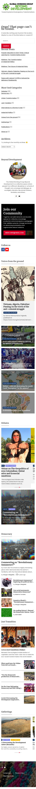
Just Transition (6, 103)
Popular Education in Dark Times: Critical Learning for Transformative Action (15, 54)
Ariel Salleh (18, 614)
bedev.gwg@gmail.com (14, 233)
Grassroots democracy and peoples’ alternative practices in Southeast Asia (17, 365)
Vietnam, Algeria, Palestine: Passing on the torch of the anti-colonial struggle (17, 72)
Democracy (5, 93)
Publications (5, 127)
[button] (15, 487)
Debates (4, 91)
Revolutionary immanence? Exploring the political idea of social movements (23, 581)
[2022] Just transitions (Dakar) (13, 650)
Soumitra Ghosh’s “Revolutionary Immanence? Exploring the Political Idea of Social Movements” (23, 602)
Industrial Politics (7, 112)
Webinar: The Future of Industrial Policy (14, 66)
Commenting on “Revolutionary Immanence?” (17, 513)
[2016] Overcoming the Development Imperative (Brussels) (10, 699)
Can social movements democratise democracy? (22, 591)
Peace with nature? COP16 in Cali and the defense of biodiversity (15, 79)
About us (4, 132)
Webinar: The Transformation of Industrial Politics (11, 61)
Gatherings (5, 122)
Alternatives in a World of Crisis (11, 108)
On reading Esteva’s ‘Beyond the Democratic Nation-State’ (23, 611)
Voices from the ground (9, 117)
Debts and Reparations (16, 465)
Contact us (7, 773)
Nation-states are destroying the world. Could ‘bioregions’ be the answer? (18, 387)
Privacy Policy (19, 773)
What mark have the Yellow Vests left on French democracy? (10, 665)
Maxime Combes (20, 594)
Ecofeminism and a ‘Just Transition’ (17, 410)
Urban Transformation (9, 98)
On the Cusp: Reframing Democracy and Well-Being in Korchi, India (11, 688)
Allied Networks (8, 776)
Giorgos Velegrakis (8, 575)
